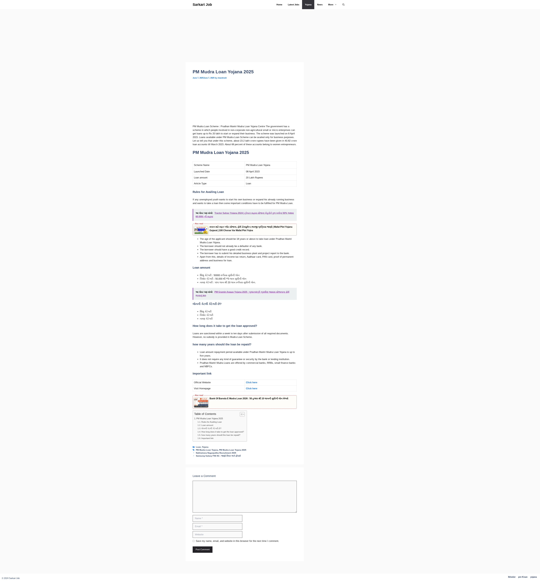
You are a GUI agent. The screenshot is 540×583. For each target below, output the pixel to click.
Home (279, 4)
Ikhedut (511, 577)
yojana (533, 577)
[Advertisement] (245, 41)
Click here (251, 382)
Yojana (308, 4)
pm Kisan (522, 577)
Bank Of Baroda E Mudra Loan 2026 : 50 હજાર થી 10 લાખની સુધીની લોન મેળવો (249, 398)
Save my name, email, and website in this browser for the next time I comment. (237, 541)
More (330, 4)
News (320, 4)
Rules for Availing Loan (211, 422)
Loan (198, 447)
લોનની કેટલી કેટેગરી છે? (211, 428)
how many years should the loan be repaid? (220, 435)
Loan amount (207, 425)
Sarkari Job (202, 4)
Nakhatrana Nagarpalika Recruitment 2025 (216, 453)
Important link (207, 438)
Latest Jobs (293, 4)
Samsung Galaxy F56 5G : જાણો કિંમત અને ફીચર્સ (218, 456)
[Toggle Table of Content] (241, 414)
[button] (343, 4)
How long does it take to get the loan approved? (222, 432)
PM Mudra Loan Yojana (207, 450)
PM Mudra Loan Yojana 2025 (209, 418)
